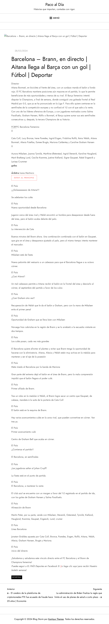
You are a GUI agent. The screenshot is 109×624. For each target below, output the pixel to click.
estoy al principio (24, 177)
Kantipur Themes (56, 619)
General (16, 577)
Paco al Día (54, 4)
